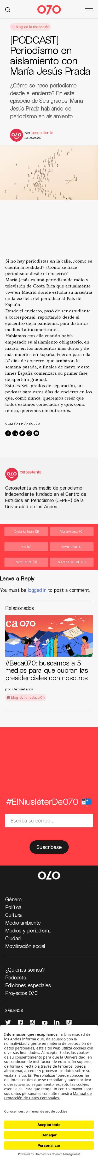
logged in (37, 590)
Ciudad (13, 938)
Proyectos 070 (21, 993)
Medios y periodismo (28, 930)
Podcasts (15, 977)
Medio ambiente (23, 922)
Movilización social (25, 946)
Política (13, 907)
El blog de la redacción (30, 26)
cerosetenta (42, 132)
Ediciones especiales (28, 985)
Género (13, 899)
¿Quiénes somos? (25, 969)
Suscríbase (49, 847)
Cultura (13, 915)
